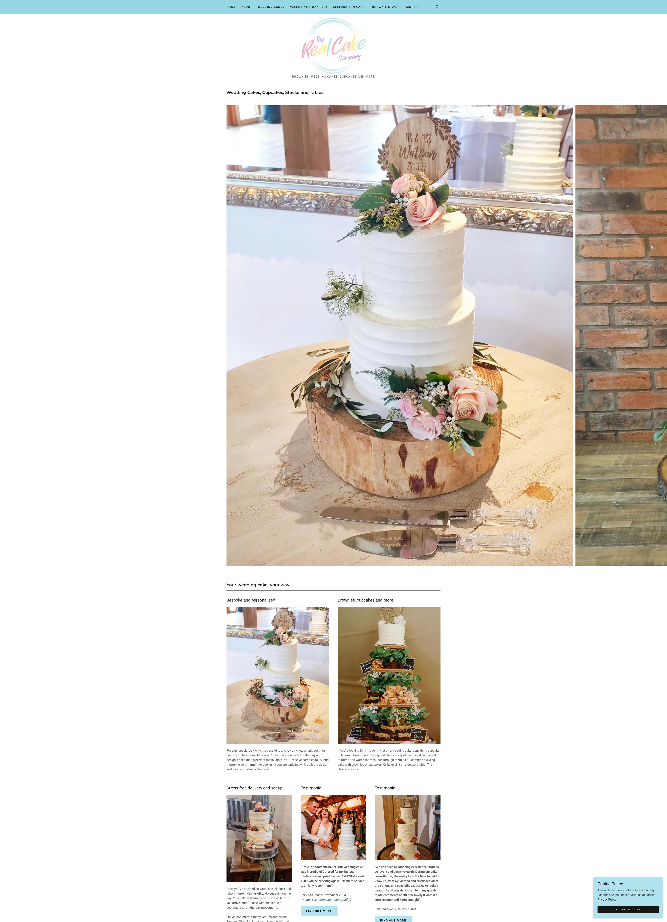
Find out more (319, 911)
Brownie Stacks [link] (386, 7)
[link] (334, 45)
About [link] (246, 7)
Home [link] (231, 7)
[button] (412, 7)
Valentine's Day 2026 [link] (308, 7)
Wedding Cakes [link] (271, 7)
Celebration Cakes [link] (350, 7)
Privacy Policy (607, 899)
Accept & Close (628, 909)
